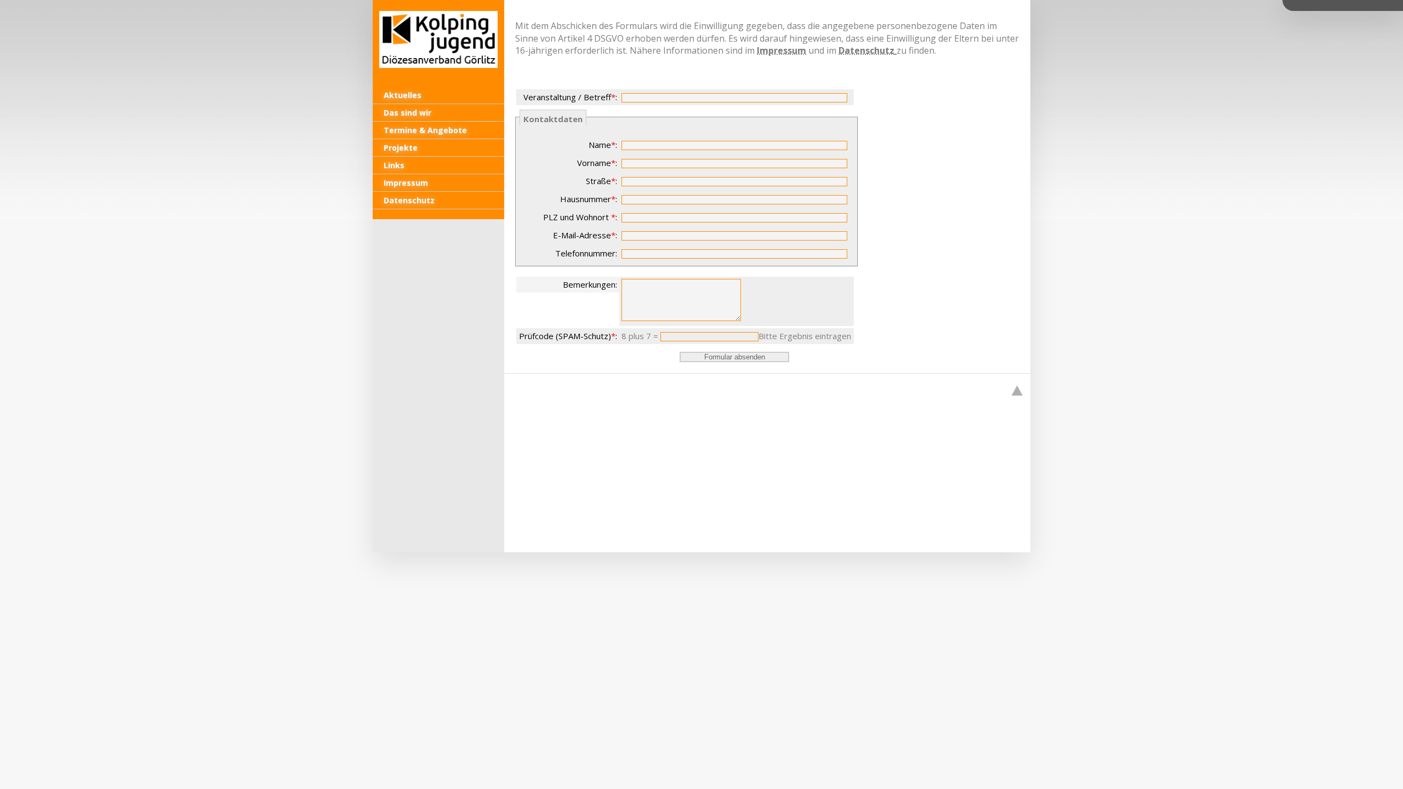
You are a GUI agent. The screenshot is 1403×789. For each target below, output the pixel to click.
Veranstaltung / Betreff (567, 97)
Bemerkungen (589, 284)
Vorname (594, 162)
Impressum (781, 50)
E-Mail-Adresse (582, 235)
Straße (598, 180)
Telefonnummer (585, 253)
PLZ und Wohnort (577, 216)
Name (600, 144)
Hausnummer (585, 198)
